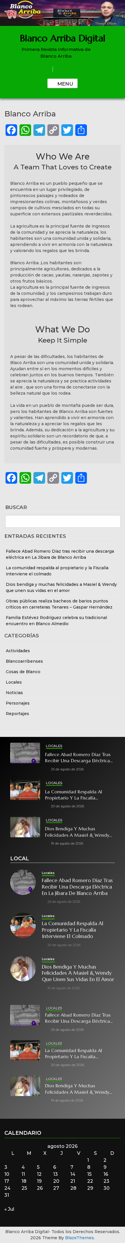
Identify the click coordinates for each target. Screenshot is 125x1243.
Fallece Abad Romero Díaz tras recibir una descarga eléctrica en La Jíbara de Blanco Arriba (77, 758)
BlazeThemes (79, 1237)
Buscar (16, 507)
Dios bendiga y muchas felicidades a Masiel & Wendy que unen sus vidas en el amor (78, 832)
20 (56, 1181)
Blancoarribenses (24, 661)
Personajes (18, 703)
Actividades (18, 650)
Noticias (14, 692)
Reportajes (17, 713)
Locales (14, 682)
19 (39, 1181)
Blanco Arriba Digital (63, 38)
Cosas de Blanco (23, 671)
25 (24, 1188)
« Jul (9, 1209)
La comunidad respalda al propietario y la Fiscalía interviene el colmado (73, 795)
